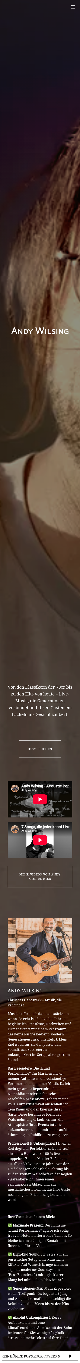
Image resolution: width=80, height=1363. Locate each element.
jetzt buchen (40, 749)
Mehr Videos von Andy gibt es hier (40, 876)
